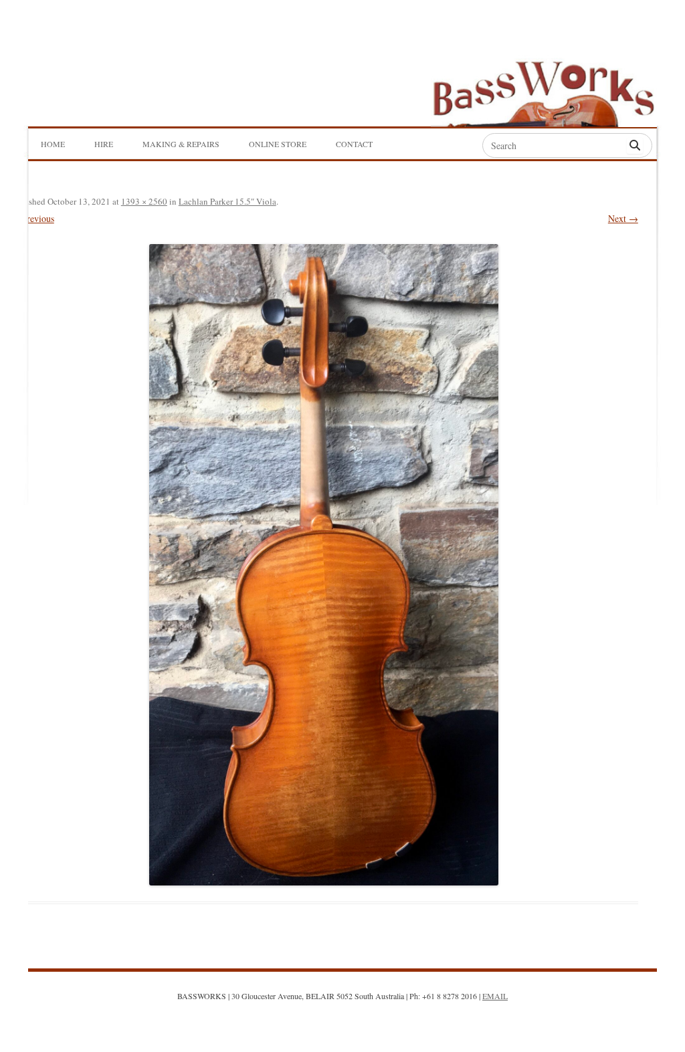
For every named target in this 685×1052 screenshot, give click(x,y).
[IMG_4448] (323, 564)
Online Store (277, 143)
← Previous (31, 218)
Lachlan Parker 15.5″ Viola (227, 201)
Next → (623, 218)
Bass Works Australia (576, 64)
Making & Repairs (180, 143)
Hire (103, 143)
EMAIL (495, 995)
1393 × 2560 (144, 201)
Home (53, 143)
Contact (354, 143)
